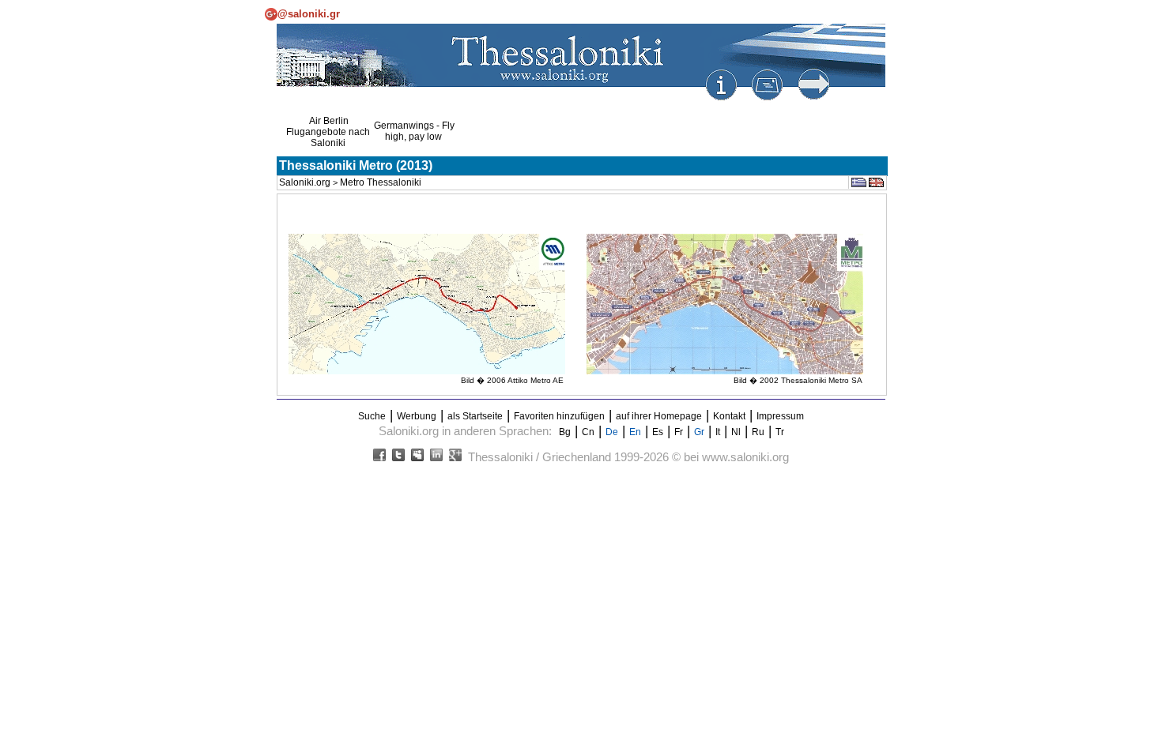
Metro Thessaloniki (380, 182)
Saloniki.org (304, 182)
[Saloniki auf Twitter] (398, 458)
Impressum (780, 416)
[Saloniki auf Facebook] (379, 458)
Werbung (416, 416)
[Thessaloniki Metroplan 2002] (725, 371)
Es (657, 432)
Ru (758, 432)
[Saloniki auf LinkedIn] (436, 458)
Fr (678, 432)
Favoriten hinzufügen (559, 416)
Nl (736, 432)
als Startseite (475, 416)
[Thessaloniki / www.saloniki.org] (581, 99)
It (717, 432)
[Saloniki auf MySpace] (417, 458)
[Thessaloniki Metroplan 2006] (427, 371)
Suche (372, 416)
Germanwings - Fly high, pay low (414, 131)
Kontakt (729, 416)
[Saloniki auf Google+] (455, 458)
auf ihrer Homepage (659, 416)
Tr (779, 432)
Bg (565, 432)
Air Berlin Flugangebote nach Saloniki (328, 131)
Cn (588, 432)
